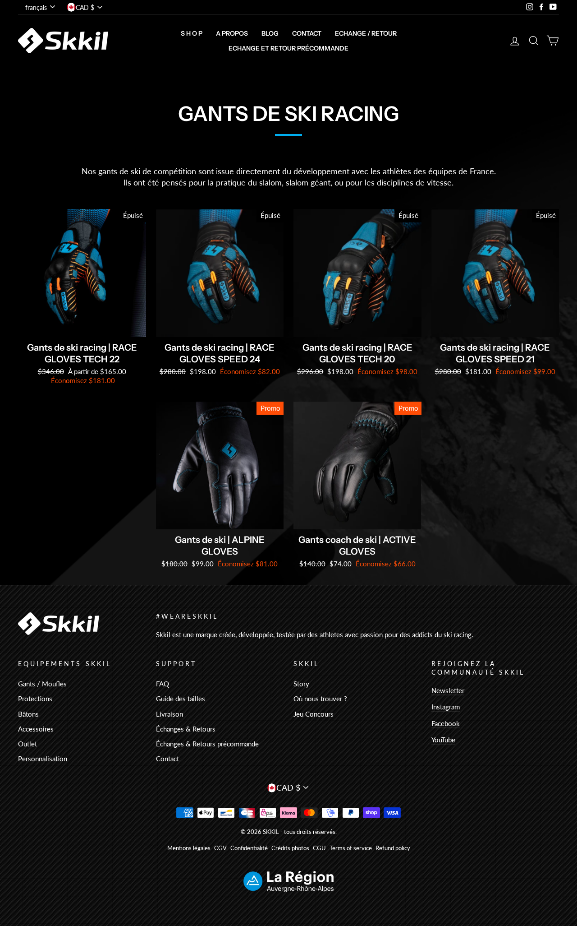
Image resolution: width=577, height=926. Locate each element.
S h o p (191, 33)
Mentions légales (189, 848)
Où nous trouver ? (320, 698)
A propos (232, 33)
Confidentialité (249, 848)
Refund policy (393, 848)
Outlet (27, 744)
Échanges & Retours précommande (207, 744)
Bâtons (28, 714)
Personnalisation (42, 759)
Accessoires (36, 729)
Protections (35, 698)
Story (301, 684)
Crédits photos (290, 848)
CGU (319, 848)
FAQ (162, 684)
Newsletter (447, 690)
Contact (306, 33)
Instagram (445, 707)
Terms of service (351, 848)
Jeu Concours (313, 714)
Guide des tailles (180, 698)
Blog (270, 33)
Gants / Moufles (42, 684)
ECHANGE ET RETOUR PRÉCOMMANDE (288, 48)
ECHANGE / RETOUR (366, 33)
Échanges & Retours (185, 729)
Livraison (169, 714)
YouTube (443, 740)
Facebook (445, 723)
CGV (220, 848)
